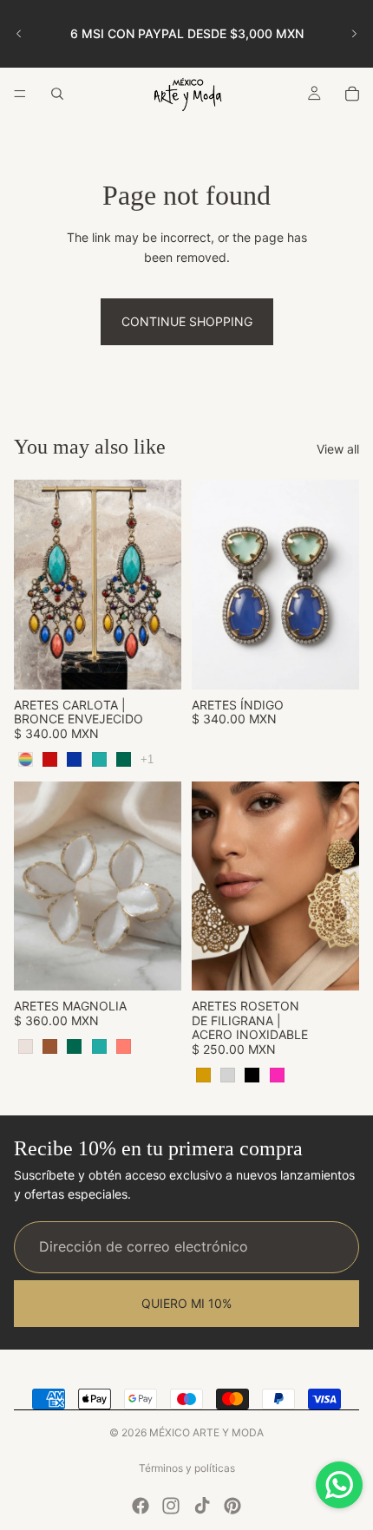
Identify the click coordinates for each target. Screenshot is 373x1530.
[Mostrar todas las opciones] (147, 759)
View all (338, 448)
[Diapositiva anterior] (19, 34)
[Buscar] (57, 94)
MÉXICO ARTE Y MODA (206, 1432)
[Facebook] (140, 1505)
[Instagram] (170, 1505)
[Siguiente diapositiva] (354, 34)
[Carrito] (352, 94)
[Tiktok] (202, 1505)
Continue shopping (186, 321)
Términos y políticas (187, 1467)
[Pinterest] (232, 1505)
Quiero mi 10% (186, 1303)
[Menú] (20, 94)
